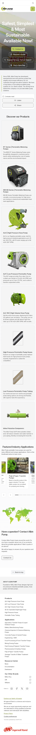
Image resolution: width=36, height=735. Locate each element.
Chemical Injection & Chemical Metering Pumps (17, 631)
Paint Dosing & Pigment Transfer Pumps (17, 646)
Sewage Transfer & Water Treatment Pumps (16, 655)
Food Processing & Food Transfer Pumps (18, 640)
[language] (3, 3)
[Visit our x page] (22, 688)
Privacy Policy (8, 713)
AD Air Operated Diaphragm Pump (15, 609)
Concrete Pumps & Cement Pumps (15, 635)
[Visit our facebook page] (17, 688)
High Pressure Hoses (11, 612)
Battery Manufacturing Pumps (14, 627)
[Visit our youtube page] (27, 688)
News (6, 664)
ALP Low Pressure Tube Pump (14, 604)
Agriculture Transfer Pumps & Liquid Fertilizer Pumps (16, 623)
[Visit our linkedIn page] (11, 688)
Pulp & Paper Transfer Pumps (14, 651)
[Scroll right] (10, 495)
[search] (33, 3)
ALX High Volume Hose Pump (14, 607)
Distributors (8, 669)
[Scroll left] (4, 495)
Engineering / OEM (11, 638)
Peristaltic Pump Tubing (12, 615)
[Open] (33, 9)
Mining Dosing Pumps (11, 643)
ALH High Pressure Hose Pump (14, 601)
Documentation (9, 666)
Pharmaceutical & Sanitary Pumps (15, 649)
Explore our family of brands (13, 698)
